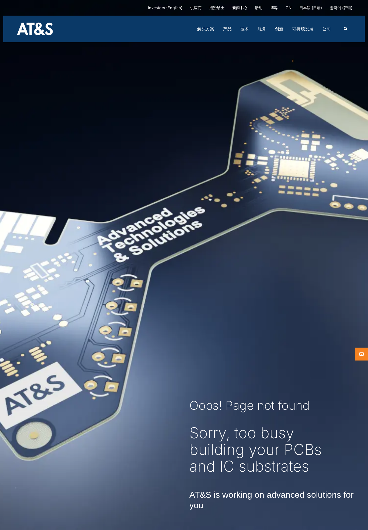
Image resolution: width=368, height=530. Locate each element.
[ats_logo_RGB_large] (35, 17)
